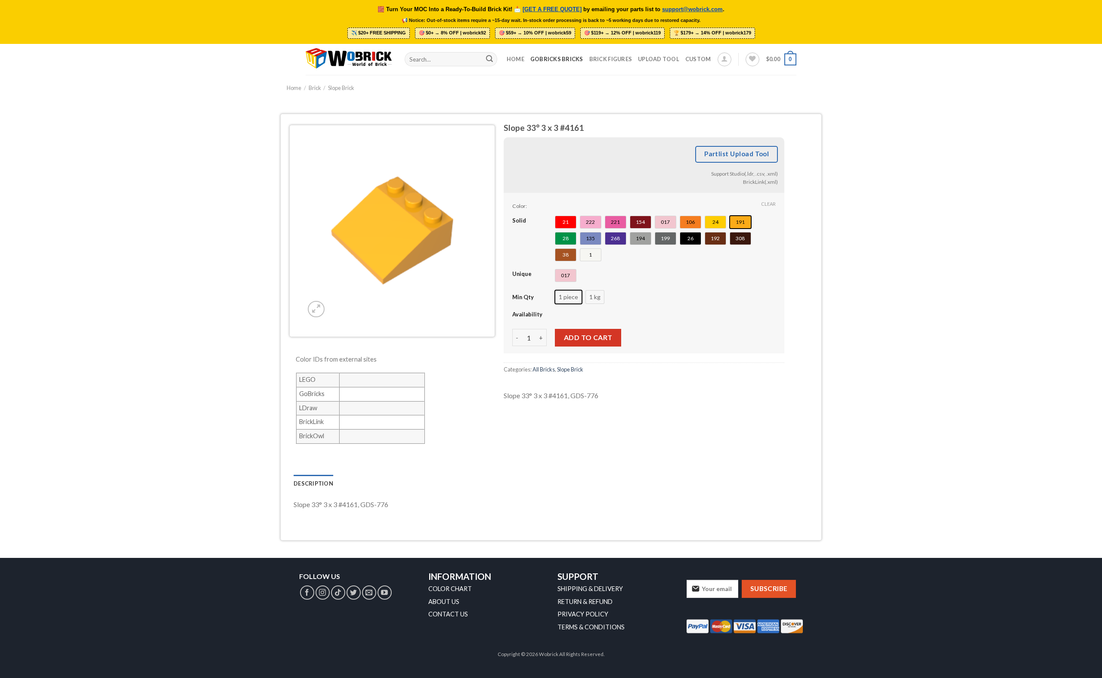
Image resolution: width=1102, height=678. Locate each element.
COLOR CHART (450, 588)
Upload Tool (658, 59)
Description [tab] (313, 483)
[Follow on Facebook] (307, 592)
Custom (698, 59)
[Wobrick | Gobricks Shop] (349, 59)
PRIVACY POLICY (582, 614)
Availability (527, 314)
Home (515, 59)
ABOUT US (443, 601)
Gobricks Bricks (556, 59)
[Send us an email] (369, 592)
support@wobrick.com (692, 9)
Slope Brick (341, 87)
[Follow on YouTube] (385, 592)
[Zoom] (316, 309)
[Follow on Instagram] (323, 592)
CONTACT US (448, 614)
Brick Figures (610, 59)
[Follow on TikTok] (338, 592)
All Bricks (543, 369)
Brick (315, 87)
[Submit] (489, 59)
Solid (519, 220)
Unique (522, 273)
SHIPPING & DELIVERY (590, 588)
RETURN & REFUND (585, 601)
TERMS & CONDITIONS (591, 627)
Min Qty (523, 297)
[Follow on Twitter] (354, 592)
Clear (768, 204)
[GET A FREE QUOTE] (552, 9)
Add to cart (588, 337)
